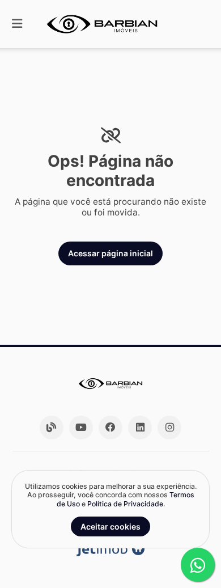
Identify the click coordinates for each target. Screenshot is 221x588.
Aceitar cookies (110, 526)
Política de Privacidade (125, 504)
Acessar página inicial (110, 253)
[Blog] (51, 427)
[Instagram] (169, 427)
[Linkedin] (140, 427)
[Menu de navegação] (17, 24)
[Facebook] (110, 427)
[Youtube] (81, 427)
